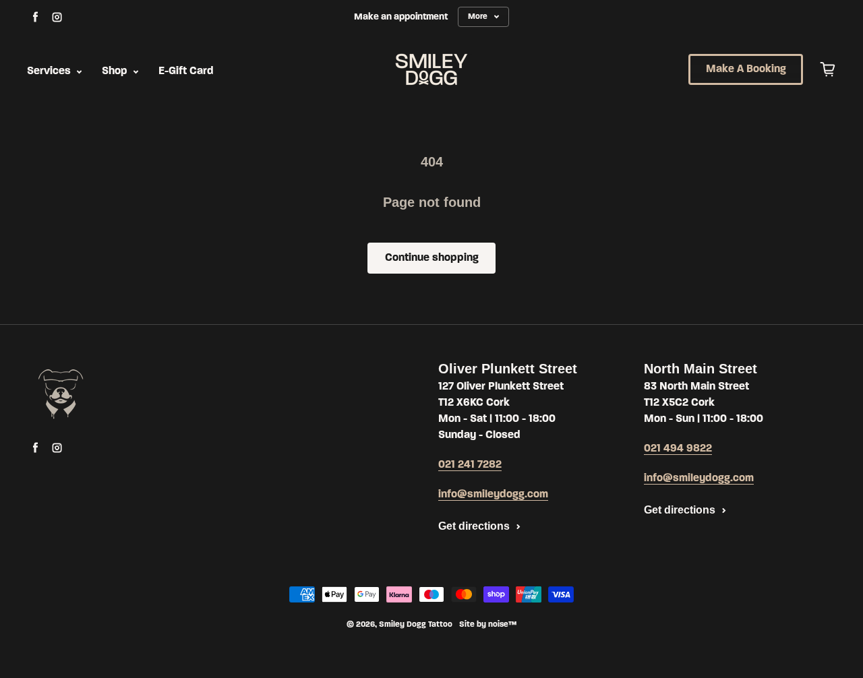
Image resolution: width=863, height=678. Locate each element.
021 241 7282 (470, 465)
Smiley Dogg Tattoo (415, 625)
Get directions (474, 526)
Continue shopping (432, 258)
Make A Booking (746, 69)
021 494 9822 (678, 448)
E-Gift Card (186, 71)
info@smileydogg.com (493, 494)
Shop (116, 71)
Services (50, 71)
